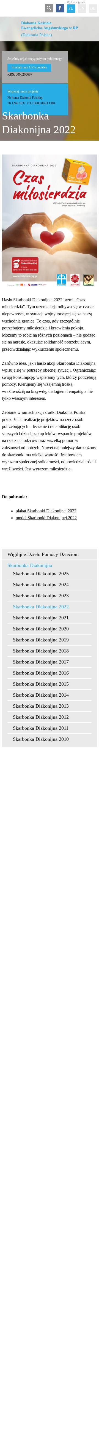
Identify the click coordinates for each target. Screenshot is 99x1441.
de (92, 8)
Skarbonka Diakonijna (29, 565)
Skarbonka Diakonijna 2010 (41, 739)
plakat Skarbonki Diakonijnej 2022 (46, 510)
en (81, 8)
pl (70, 8)
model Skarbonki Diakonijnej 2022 (46, 517)
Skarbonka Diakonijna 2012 (41, 717)
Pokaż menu (5, 8)
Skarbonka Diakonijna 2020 (41, 629)
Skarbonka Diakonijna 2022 (41, 606)
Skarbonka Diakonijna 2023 (41, 595)
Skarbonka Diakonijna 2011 (40, 728)
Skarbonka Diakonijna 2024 (41, 584)
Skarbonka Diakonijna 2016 (41, 673)
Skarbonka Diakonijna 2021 (41, 617)
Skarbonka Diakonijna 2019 (41, 640)
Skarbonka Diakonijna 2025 (41, 573)
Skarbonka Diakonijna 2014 (41, 695)
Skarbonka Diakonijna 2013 (41, 706)
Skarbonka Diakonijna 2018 (41, 651)
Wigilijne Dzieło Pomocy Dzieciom (43, 554)
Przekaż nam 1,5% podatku (29, 67)
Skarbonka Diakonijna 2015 (41, 684)
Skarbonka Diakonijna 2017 (41, 662)
